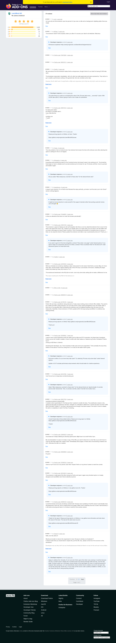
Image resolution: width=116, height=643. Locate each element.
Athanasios (57, 160)
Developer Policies (30, 610)
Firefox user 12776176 (60, 302)
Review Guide (28, 621)
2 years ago (61, 31)
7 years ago (70, 302)
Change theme (97, 635)
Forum (26, 616)
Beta (60, 601)
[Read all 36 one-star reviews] (23, 36)
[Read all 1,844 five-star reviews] (23, 27)
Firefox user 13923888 (60, 452)
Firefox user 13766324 (60, 462)
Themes (40, 7)
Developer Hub (28, 607)
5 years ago (70, 214)
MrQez (56, 31)
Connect (79, 598)
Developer (79, 604)
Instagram (97, 598)
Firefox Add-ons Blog (31, 601)
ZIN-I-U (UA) (57, 287)
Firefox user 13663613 (60, 295)
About (26, 598)
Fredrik (56, 257)
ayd (55, 19)
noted (20, 631)
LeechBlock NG (17, 13)
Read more (48, 84)
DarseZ (56, 533)
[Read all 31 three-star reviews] (23, 31)
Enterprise (62, 607)
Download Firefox (47, 598)
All (42, 616)
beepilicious (57, 187)
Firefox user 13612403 (60, 473)
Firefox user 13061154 (60, 108)
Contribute (79, 601)
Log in (108, 1)
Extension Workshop (30, 604)
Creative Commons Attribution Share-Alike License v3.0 (59, 631)
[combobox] (99, 6)
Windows (44, 601)
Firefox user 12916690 (60, 335)
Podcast (96, 610)
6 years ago (70, 264)
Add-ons (27, 595)
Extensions (33, 7)
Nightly (61, 598)
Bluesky (96, 607)
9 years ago (70, 462)
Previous (72, 579)
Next (82, 579)
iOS (42, 607)
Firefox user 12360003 (60, 434)
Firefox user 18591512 (60, 62)
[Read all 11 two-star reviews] (23, 33)
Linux (43, 613)
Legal (20, 626)
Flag (47, 26)
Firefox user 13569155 (60, 501)
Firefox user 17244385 (60, 214)
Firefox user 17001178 (60, 225)
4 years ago (61, 148)
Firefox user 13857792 (60, 399)
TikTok (96, 604)
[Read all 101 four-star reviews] (23, 29)
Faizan (55, 148)
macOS (43, 604)
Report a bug (28, 619)
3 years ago (69, 108)
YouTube (96, 601)
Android (43, 610)
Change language (98, 630)
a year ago (59, 19)
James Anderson (19, 15)
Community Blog (29, 613)
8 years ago (70, 399)
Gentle (56, 69)
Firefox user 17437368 (60, 55)
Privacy (8, 626)
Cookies (14, 626)
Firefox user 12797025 (60, 264)
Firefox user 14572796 (60, 374)
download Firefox (67, 2)
